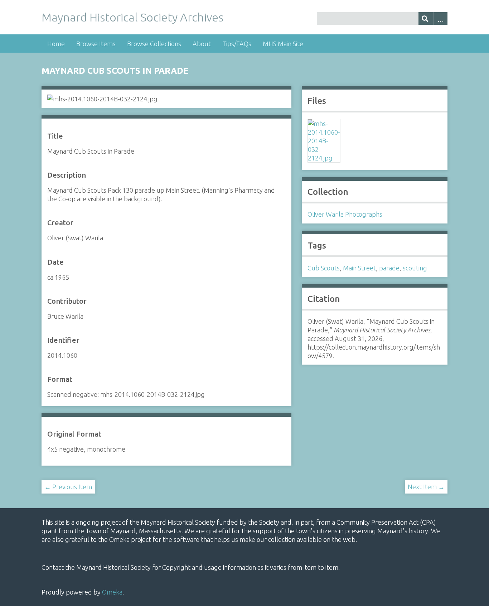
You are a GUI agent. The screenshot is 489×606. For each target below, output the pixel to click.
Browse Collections (154, 43)
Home (56, 43)
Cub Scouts (324, 267)
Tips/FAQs (236, 43)
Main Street (359, 267)
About (202, 43)
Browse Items (96, 43)
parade (389, 267)
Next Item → (426, 486)
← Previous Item (68, 486)
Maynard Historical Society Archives (132, 17)
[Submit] (425, 18)
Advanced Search (440, 18)
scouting (415, 267)
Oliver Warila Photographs (345, 214)
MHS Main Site (283, 43)
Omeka (112, 592)
